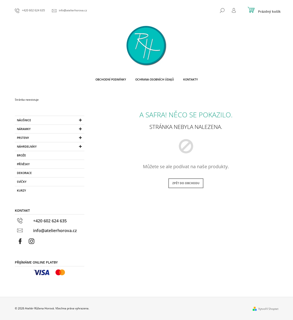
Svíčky (21, 182)
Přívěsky (23, 164)
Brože (21, 155)
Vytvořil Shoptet (268, 309)
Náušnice (24, 120)
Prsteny (23, 138)
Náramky (24, 129)
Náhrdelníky (27, 147)
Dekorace (24, 173)
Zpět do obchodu (185, 183)
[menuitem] (111, 79)
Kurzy (21, 191)
